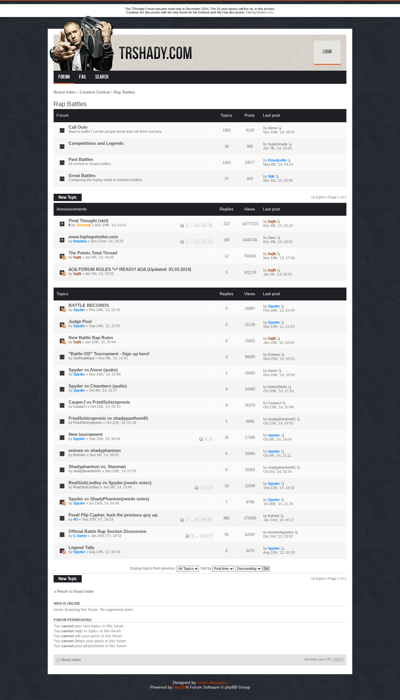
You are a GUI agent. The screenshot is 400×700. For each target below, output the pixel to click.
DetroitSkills (277, 387)
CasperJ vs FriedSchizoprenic (99, 402)
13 (197, 225)
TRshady (83, 225)
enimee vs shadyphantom (95, 450)
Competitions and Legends (96, 143)
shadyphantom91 (282, 419)
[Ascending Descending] (252, 568)
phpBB (179, 687)
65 (210, 519)
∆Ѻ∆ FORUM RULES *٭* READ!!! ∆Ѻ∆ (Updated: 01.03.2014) (130, 269)
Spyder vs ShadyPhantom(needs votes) (109, 499)
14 (203, 225)
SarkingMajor (84, 358)
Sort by (206, 568)
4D (75, 519)
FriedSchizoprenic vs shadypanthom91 (108, 418)
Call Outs (78, 127)
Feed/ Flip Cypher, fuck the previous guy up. (113, 515)
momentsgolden (281, 532)
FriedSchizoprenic (87, 423)
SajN (272, 222)
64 (203, 519)
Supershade (278, 144)
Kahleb (273, 516)
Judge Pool (80, 321)
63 (197, 519)
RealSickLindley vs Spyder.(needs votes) (110, 482)
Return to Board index (75, 591)
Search (101, 77)
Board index (65, 92)
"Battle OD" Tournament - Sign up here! (109, 353)
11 (197, 241)
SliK (271, 176)
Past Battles (81, 159)
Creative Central (95, 92)
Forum (64, 77)
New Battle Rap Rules (91, 337)
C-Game (80, 536)
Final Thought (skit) (88, 220)
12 (203, 241)
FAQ (82, 77)
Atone (272, 128)
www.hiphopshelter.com (93, 237)
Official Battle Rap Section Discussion (107, 531)
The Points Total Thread (93, 253)
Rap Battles (124, 92)
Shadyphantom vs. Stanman (97, 466)
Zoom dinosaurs (212, 682)
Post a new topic (67, 196)
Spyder (79, 310)
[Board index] (121, 42)
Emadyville (277, 160)
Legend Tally (81, 547)
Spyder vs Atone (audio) (93, 370)
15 (210, 225)
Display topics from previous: (153, 568)
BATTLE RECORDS (89, 305)
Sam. (272, 238)
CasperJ (80, 407)
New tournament (85, 434)
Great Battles (82, 175)
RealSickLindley (86, 487)
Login (327, 52)
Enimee (274, 355)
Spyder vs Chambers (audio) (98, 386)
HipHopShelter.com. (260, 12)
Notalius (80, 241)
